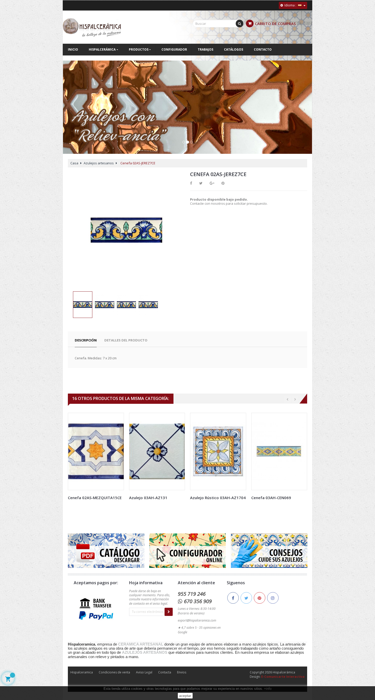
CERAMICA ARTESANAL (140, 644)
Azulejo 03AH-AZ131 (148, 497)
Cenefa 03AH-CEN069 (271, 497)
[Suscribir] (169, 612)
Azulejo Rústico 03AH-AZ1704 (218, 497)
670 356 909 (198, 601)
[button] (71, 112)
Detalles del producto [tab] (125, 340)
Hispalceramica (81, 672)
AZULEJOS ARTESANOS (144, 652)
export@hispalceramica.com (197, 620)
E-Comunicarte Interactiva (283, 676)
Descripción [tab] (86, 340)
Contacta (164, 672)
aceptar (185, 696)
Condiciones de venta (114, 672)
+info (267, 689)
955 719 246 (192, 593)
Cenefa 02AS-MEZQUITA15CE (95, 497)
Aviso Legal (144, 672)
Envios (181, 672)
